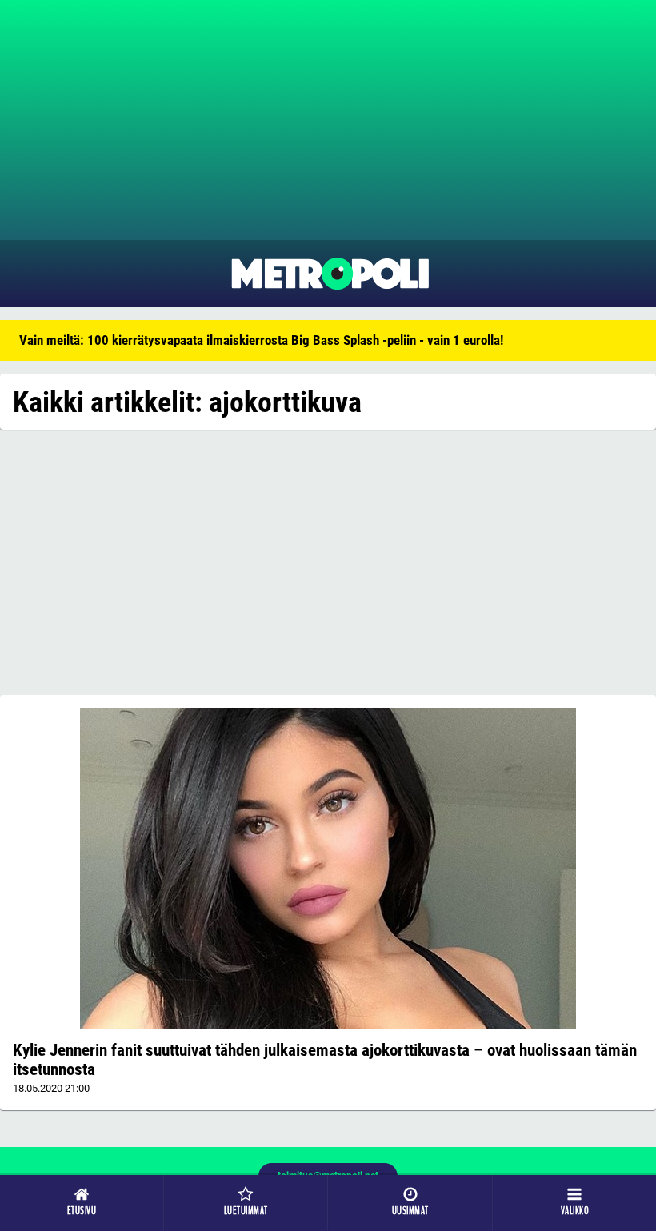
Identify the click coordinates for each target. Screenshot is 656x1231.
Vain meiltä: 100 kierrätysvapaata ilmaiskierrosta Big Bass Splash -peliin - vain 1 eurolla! (261, 340)
